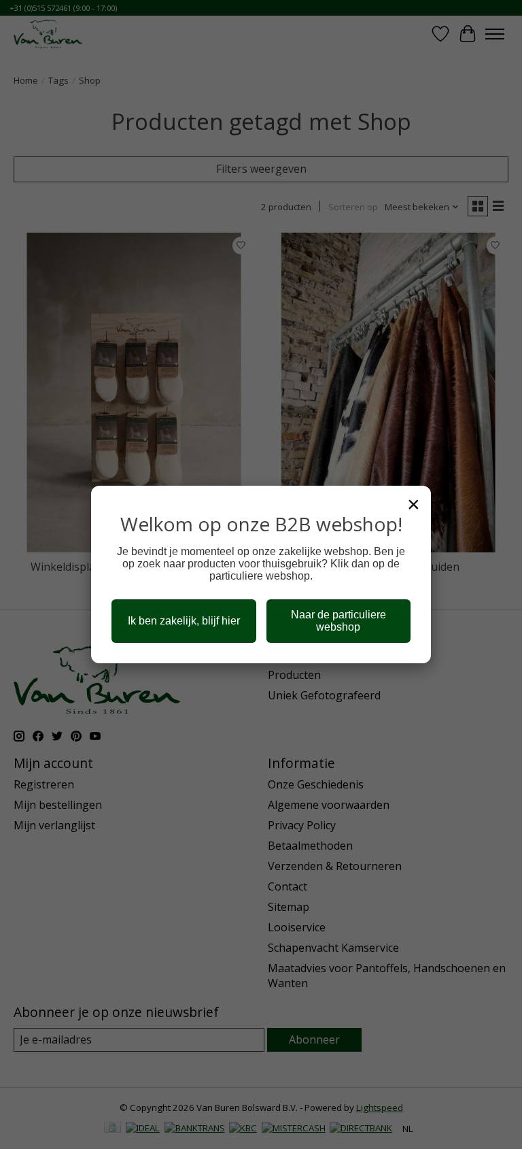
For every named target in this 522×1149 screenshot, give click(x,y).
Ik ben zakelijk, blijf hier (184, 621)
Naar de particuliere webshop (338, 621)
